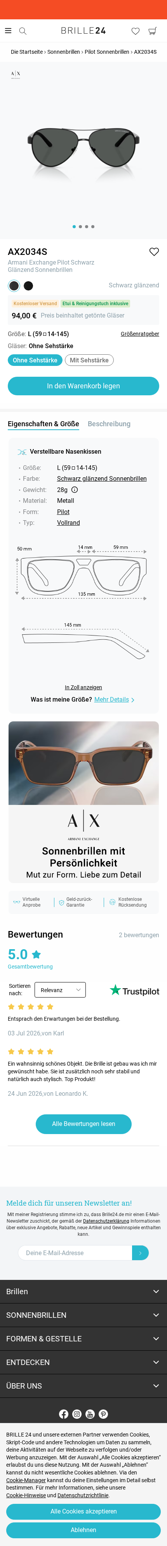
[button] (154, 252)
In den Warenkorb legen (83, 386)
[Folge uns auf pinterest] (103, 1414)
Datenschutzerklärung (106, 1221)
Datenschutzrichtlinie (82, 1495)
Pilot (63, 262)
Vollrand (68, 522)
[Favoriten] (135, 31)
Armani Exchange (32, 262)
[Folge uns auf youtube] (90, 1414)
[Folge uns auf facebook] (63, 1414)
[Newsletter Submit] (140, 1253)
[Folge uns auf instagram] (77, 1414)
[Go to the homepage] (83, 30)
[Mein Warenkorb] (152, 31)
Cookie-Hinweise (26, 1495)
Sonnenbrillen (54, 269)
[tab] (83, 1291)
